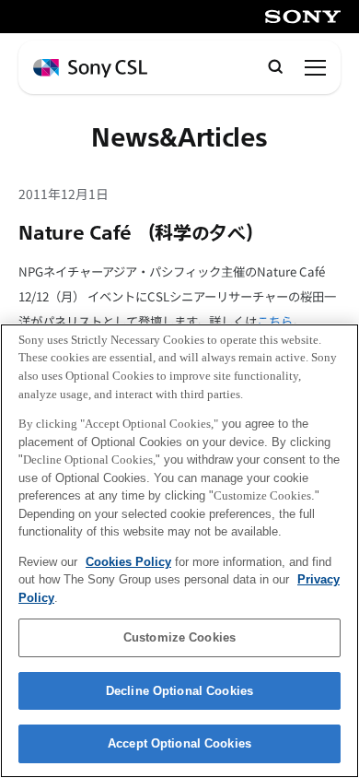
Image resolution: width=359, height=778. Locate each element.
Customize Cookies (179, 637)
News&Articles (179, 139)
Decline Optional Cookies (179, 691)
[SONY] (303, 16)
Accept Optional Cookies (179, 743)
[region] (179, 551)
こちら (275, 321)
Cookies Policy (128, 562)
